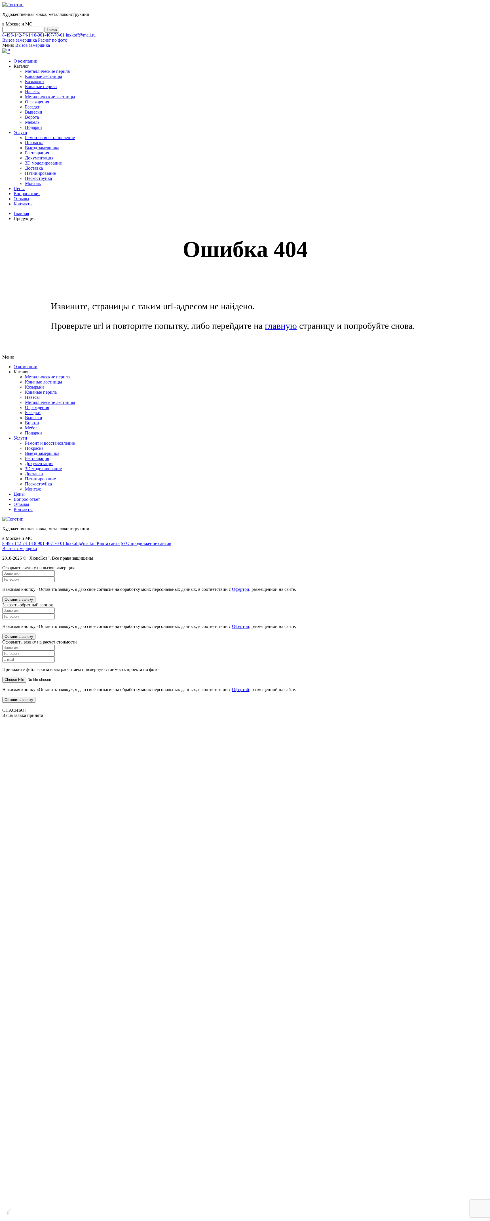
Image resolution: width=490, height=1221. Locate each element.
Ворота (32, 117)
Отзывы (21, 198)
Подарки (33, 127)
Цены (19, 188)
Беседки (33, 107)
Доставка (34, 168)
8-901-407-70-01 (50, 35)
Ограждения (37, 101)
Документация (39, 157)
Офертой (240, 589)
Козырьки (34, 81)
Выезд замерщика (42, 147)
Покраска (34, 142)
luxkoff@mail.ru (81, 35)
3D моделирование (43, 163)
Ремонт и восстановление (50, 137)
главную (281, 326)
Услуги (20, 132)
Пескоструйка (38, 178)
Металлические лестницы (50, 96)
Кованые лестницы (43, 76)
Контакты (23, 203)
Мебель (32, 122)
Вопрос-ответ (27, 193)
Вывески (33, 112)
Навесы (32, 91)
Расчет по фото (52, 40)
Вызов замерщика (19, 40)
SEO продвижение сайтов (146, 543)
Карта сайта (108, 543)
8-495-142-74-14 (18, 35)
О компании (25, 61)
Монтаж (33, 183)
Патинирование (40, 173)
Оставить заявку (19, 599)
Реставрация (37, 152)
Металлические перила (47, 71)
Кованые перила (41, 86)
